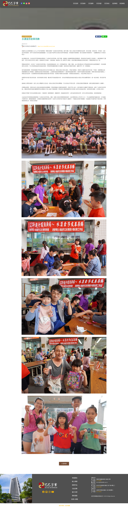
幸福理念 (74, 478)
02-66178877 (99, 487)
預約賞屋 (74, 495)
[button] (83, 3)
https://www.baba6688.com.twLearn (46, 46)
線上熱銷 (74, 481)
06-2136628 (98, 491)
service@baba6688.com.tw (102, 482)
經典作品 (74, 485)
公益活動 (74, 488)
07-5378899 (98, 480)
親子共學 (74, 492)
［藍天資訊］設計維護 (64, 505)
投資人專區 (74, 499)
